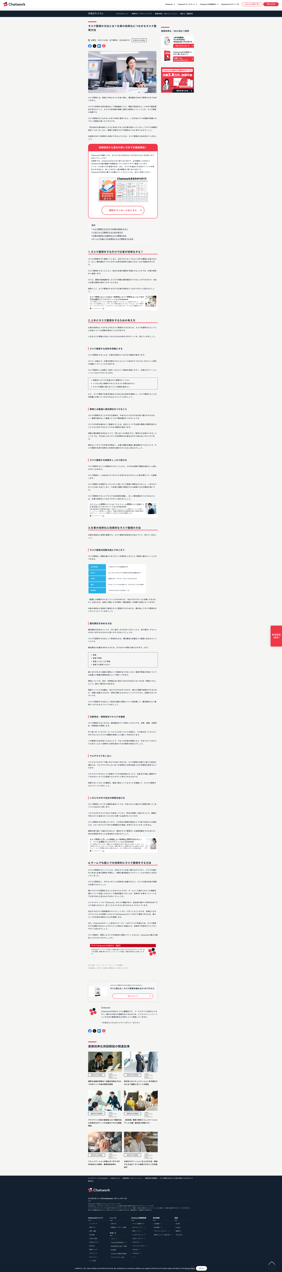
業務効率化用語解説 (97, 1075)
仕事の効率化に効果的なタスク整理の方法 (109, 236)
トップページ (93, 1223)
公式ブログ (136, 1242)
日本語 (178, 1223)
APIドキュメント (138, 1227)
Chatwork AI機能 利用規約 (119, 1253)
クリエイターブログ (138, 1246)
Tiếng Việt (179, 1234)
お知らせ (113, 1223)
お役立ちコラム (95, 13)
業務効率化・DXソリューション (166, 13)
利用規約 (113, 1249)
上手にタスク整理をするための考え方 (108, 232)
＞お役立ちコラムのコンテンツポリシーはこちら (120, 1023)
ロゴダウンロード (138, 1234)
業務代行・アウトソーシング (142, 13)
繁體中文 (178, 1231)
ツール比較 (92, 1260)
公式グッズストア (138, 1238)
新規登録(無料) (276, 636)
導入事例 (92, 1234)
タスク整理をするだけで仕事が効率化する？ (110, 229)
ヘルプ (113, 1238)
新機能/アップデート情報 (118, 1227)
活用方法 (92, 1246)
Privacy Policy (190, 1268)
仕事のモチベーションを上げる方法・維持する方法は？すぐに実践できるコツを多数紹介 (141, 1164)
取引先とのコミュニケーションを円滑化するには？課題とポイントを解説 (141, 1082)
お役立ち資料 (93, 1238)
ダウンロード (93, 1253)
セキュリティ (93, 1257)
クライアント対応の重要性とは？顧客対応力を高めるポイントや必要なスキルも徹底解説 (105, 1123)
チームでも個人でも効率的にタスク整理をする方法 (113, 239)
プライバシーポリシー (160, 1231)
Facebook (136, 1253)
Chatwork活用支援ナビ (118, 1242)
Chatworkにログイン (228, 4)
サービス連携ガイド (138, 1223)
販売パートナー (137, 1231)
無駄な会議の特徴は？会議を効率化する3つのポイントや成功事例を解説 (104, 1082)
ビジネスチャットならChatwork (97, 1178)
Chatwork (14, 4)
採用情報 (156, 1227)
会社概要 (156, 1223)
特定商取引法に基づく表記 (119, 1246)
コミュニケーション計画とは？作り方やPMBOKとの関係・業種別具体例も (104, 1162)
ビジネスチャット (122, 13)
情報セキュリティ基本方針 (162, 1234)
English (178, 1227)
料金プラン (92, 1227)
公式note (135, 1249)
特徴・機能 (92, 1231)
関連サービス (93, 1249)
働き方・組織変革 (186, 13)
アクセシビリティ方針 (117, 1257)
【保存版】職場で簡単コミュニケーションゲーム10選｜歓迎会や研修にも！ (141, 1121)
